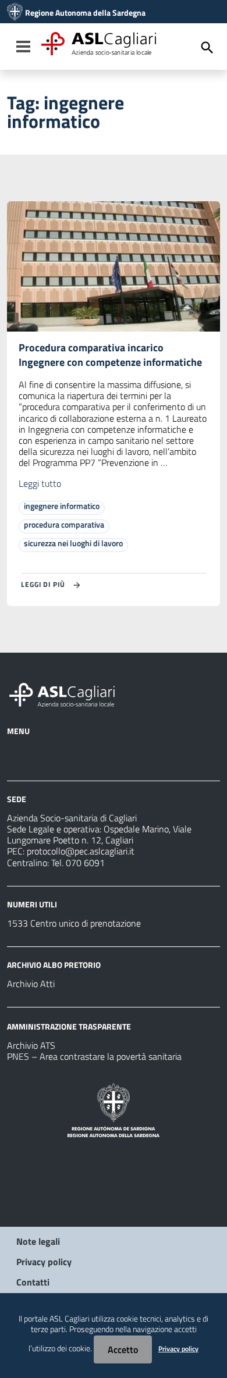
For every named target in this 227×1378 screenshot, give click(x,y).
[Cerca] (207, 47)
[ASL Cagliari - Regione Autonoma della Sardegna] (67, 693)
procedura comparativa (64, 524)
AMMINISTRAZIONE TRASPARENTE (69, 1026)
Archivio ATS (31, 1045)
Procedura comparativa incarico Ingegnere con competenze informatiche (110, 355)
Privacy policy (44, 1262)
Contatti (32, 1282)
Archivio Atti (31, 984)
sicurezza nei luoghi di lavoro (73, 543)
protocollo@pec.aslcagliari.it (80, 851)
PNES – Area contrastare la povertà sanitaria (94, 1056)
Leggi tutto (40, 483)
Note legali (38, 1241)
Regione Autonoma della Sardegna (85, 13)
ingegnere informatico (62, 506)
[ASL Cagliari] (15, 12)
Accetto (123, 1349)
